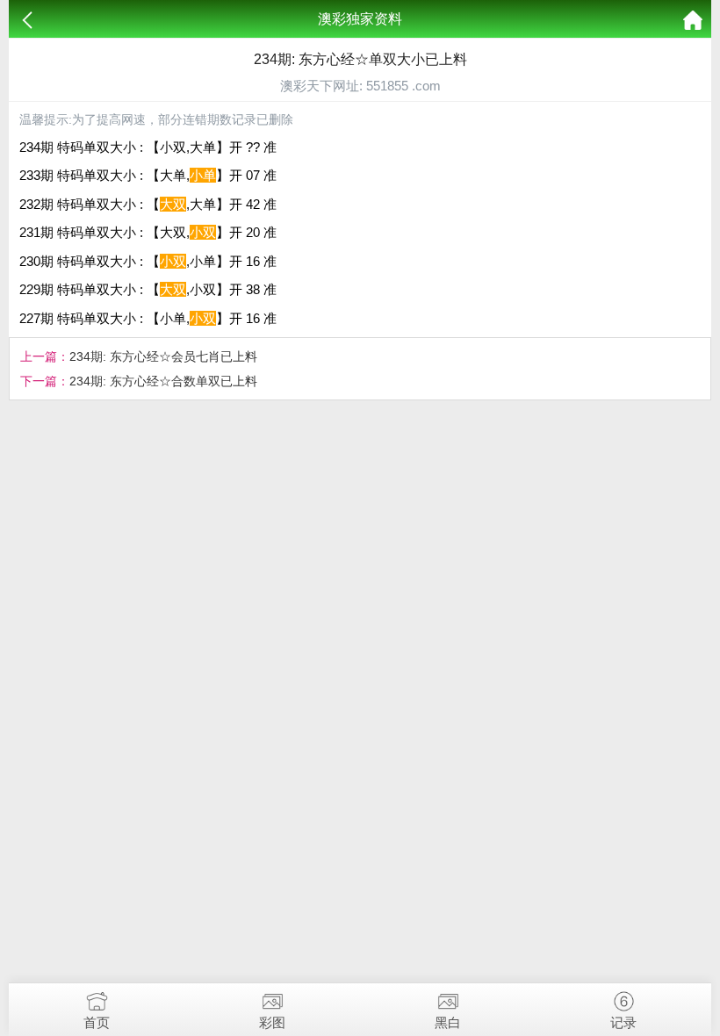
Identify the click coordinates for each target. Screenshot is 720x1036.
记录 (623, 1022)
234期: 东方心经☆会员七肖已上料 (163, 356)
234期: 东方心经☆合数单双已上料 (163, 381)
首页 (96, 1022)
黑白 (448, 1022)
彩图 (272, 1022)
